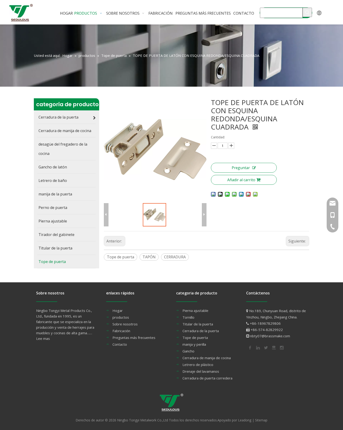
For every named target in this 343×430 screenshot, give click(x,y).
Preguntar (241, 167)
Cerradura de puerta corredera (207, 378)
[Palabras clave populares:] (307, 12)
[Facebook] (249, 347)
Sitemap (261, 420)
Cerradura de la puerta (200, 330)
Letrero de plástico (197, 364)
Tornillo (188, 317)
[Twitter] (265, 347)
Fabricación (121, 330)
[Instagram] (281, 347)
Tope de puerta (120, 256)
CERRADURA (175, 256)
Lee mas (43, 338)
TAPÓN (149, 256)
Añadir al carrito (241, 179)
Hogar (117, 310)
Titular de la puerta (197, 324)
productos (120, 317)
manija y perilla (194, 344)
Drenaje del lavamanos (200, 371)
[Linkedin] (257, 347)
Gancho (188, 351)
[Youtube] (273, 347)
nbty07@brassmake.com (270, 336)
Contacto (119, 344)
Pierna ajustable (195, 310)
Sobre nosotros (125, 324)
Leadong (244, 420)
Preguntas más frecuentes (133, 337)
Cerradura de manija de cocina (206, 357)
